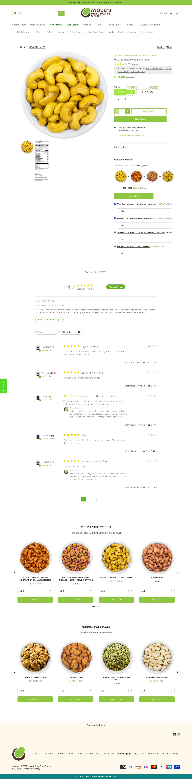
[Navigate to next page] (114, 499)
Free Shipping (124, 753)
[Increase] (127, 111)
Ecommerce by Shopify (30, 769)
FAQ (98, 753)
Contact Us (34, 753)
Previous (161, 47)
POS (14, 769)
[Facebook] (174, 734)
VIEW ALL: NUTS (37, 47)
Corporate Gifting (169, 753)
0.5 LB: (124, 99)
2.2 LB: (147, 92)
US (165, 13)
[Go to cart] (177, 13)
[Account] (171, 13)
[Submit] (61, 13)
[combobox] (46, 332)
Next (169, 47)
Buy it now (140, 119)
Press (70, 753)
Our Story (48, 753)
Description (120, 147)
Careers (61, 753)
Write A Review (116, 287)
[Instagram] (179, 734)
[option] (27, 147)
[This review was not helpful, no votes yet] (154, 362)
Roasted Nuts (149, 55)
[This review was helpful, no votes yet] (149, 362)
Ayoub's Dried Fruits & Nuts (127, 55)
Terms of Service (85, 753)
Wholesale (109, 753)
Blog (136, 753)
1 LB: (125, 92)
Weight (117, 87)
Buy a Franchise (150, 753)
